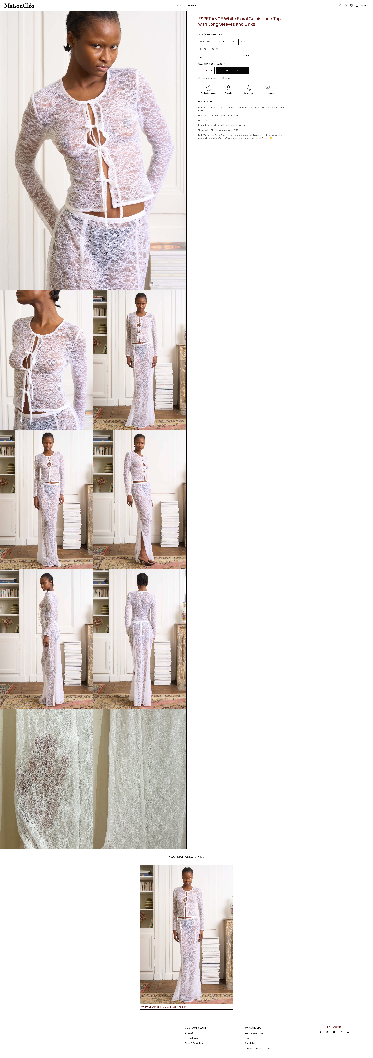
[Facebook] (320, 1032)
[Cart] (357, 5)
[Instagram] (327, 1032)
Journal (191, 5)
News (247, 1038)
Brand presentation (254, 1033)
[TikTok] (341, 1032)
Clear (246, 55)
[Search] (346, 5)
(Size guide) (210, 34)
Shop (178, 5)
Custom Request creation (257, 1048)
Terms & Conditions (194, 1043)
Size (207, 34)
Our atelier (250, 1043)
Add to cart (233, 70)
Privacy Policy (191, 1038)
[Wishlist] (351, 5)
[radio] (207, 42)
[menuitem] (365, 5)
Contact (189, 1033)
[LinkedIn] (347, 1032)
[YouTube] (334, 1032)
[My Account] (340, 5)
